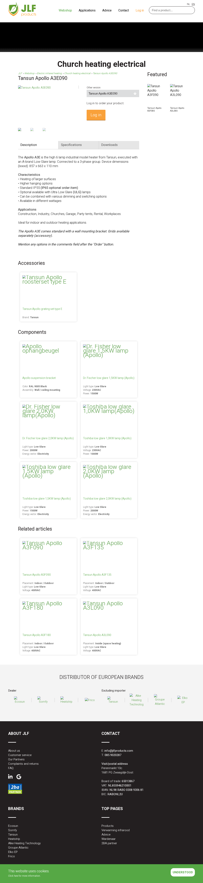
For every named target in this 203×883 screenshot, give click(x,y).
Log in (140, 10)
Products (108, 826)
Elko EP (13, 852)
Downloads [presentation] (109, 145)
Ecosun (13, 826)
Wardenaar (109, 839)
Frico (11, 856)
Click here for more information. (24, 876)
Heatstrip (14, 839)
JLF (20, 73)
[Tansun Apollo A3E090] (34, 87)
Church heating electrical (77, 73)
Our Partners (16, 759)
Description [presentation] (28, 145)
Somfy (12, 830)
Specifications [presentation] (71, 145)
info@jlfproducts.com (118, 751)
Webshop (66, 10)
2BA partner (109, 843)
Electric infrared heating (49, 73)
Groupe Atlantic (18, 847)
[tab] (38, 145)
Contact (124, 10)
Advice (107, 10)
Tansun (13, 834)
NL (188, 4)
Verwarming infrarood (116, 830)
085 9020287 (113, 755)
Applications (87, 10)
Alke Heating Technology (24, 843)
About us (14, 751)
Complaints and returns (23, 764)
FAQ (10, 768)
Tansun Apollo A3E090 (105, 73)
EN (193, 4)
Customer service (20, 755)
